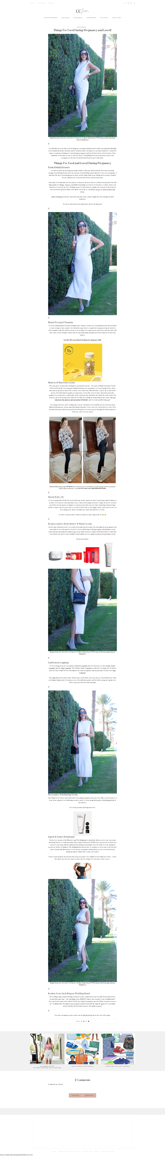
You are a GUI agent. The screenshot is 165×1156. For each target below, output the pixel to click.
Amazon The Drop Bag (107, 138)
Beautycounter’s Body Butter (101, 529)
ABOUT (54, 1151)
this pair (113, 397)
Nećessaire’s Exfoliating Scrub (104, 800)
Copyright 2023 (87, 1151)
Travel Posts (116, 17)
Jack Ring (72, 999)
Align (53, 678)
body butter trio (109, 534)
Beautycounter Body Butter (62, 524)
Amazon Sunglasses (82, 140)
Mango (62, 185)
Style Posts (104, 17)
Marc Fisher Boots (90, 138)
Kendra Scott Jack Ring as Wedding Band (69, 993)
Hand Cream (85, 524)
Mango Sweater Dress (57, 138)
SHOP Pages (65, 17)
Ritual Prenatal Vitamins (60, 322)
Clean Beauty (78, 17)
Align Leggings (66, 668)
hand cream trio (96, 534)
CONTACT (97, 1151)
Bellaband (83, 840)
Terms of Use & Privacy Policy (68, 1151)
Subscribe (51, 3)
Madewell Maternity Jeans (61, 382)
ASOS (75, 185)
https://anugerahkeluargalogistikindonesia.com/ (16, 1155)
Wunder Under (56, 680)
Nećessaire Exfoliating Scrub (63, 795)
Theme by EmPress (108, 1151)
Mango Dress (54, 652)
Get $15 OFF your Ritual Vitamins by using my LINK (82, 340)
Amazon (67, 185)
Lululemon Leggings (58, 662)
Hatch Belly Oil (56, 497)
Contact (32, 3)
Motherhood (91, 17)
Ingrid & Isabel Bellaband (61, 837)
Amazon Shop (41, 3)
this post (99, 204)
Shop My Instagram (50, 17)
